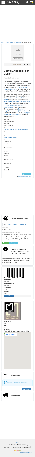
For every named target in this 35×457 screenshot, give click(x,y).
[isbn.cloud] (13, 2)
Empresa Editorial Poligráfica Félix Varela (15, 88)
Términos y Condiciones (26, 452)
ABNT (9, 224)
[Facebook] (25, 64)
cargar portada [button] (18, 58)
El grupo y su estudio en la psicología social (17, 113)
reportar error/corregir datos (24, 176)
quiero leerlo (27, 174)
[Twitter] (27, 64)
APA (4, 224)
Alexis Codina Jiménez (10, 138)
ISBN (2, 42)
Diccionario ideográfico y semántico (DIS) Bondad (15, 110)
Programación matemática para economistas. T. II (13, 106)
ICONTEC (23, 224)
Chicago (15, 224)
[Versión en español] (15, 451)
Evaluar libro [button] (27, 389)
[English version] (17, 451)
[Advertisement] (17, 23)
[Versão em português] (20, 451)
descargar (13, 242)
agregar (6, 242)
